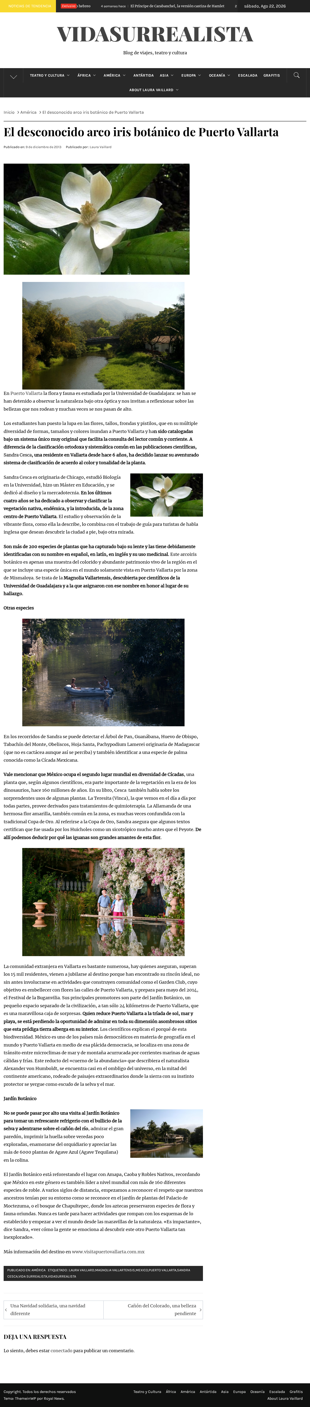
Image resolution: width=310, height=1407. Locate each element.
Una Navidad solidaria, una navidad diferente (47, 1309)
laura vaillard (81, 1270)
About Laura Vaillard (151, 90)
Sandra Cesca (18, 455)
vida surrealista (32, 1276)
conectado (61, 1350)
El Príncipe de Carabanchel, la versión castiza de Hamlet (111, 6)
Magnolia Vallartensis (115, 1270)
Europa (188, 75)
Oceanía (217, 75)
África (84, 75)
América (112, 75)
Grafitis (272, 75)
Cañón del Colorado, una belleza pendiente (162, 1309)
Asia (164, 75)
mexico (142, 1270)
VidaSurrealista (155, 33)
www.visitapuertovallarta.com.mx (108, 1252)
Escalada (248, 75)
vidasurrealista (62, 1276)
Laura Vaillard (101, 147)
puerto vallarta (162, 1270)
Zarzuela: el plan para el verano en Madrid (231, 6)
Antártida (143, 75)
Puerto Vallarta (26, 393)
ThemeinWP (26, 1398)
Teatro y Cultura (47, 75)
